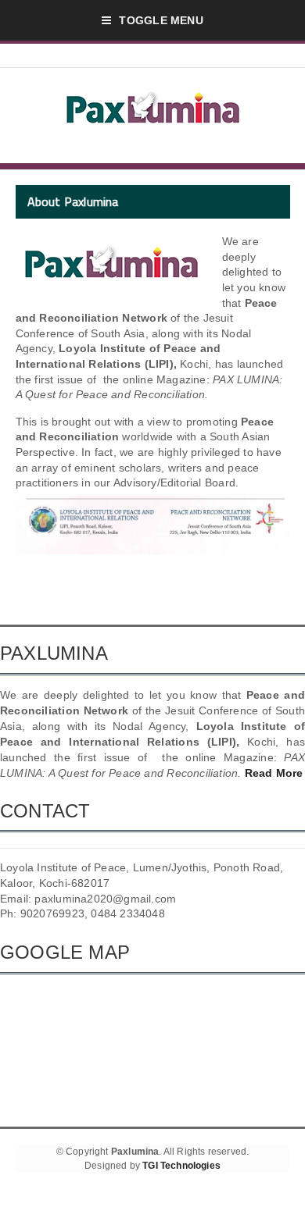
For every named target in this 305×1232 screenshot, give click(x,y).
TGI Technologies (181, 1165)
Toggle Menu (161, 20)
